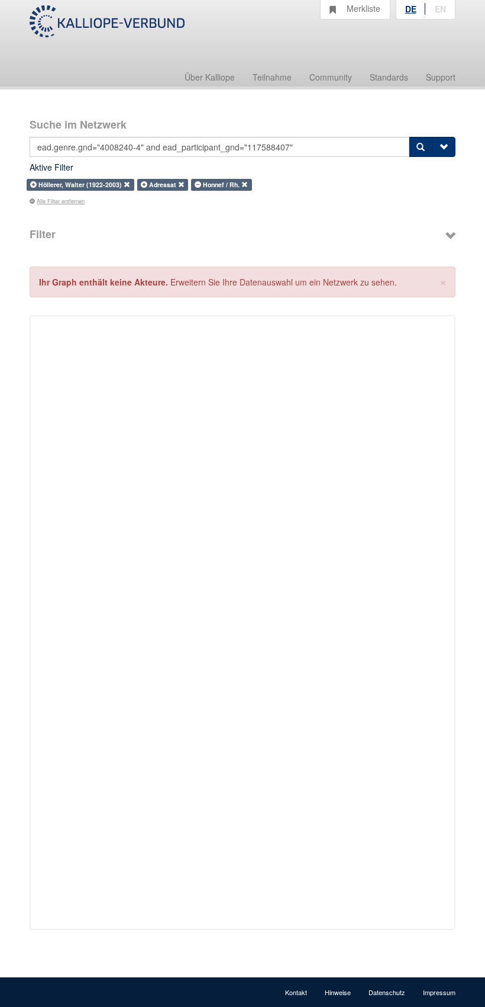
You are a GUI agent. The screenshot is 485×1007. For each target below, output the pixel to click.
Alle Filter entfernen (61, 201)
